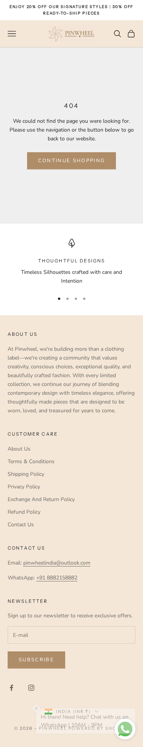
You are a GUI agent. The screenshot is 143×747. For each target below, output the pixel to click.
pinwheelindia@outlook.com (56, 562)
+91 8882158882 (56, 577)
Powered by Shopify (99, 728)
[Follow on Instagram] (31, 688)
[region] (71, 262)
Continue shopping (71, 160)
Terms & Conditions (31, 461)
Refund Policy (24, 512)
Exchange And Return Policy (41, 499)
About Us (19, 448)
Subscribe (36, 659)
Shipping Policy (26, 474)
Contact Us (21, 524)
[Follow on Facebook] (11, 688)
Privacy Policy (24, 486)
